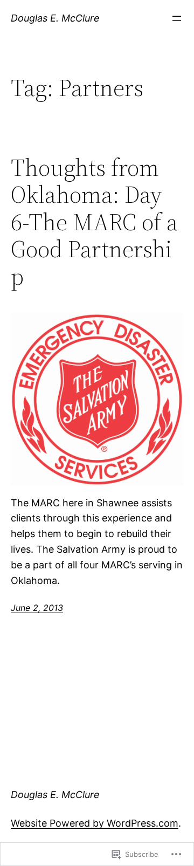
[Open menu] (176, 18)
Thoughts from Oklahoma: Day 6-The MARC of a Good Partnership (94, 222)
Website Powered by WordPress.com (94, 823)
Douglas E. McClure (55, 18)
